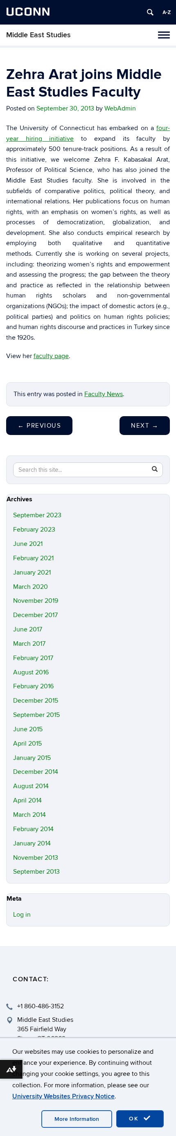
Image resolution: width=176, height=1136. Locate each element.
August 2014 (31, 786)
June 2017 (27, 629)
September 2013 (36, 872)
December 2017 (35, 615)
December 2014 (35, 772)
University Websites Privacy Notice (63, 1096)
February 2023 (34, 529)
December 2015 (35, 700)
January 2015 (32, 758)
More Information (76, 1119)
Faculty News (103, 394)
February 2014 (33, 829)
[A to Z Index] (166, 12)
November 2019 (35, 601)
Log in (22, 915)
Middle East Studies (38, 35)
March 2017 (29, 644)
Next (144, 425)
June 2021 (28, 544)
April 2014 (27, 800)
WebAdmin (120, 108)
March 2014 (29, 815)
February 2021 (33, 558)
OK (135, 1118)
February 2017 (33, 658)
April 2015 (27, 743)
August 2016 (31, 672)
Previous (39, 425)
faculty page (51, 356)
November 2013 (35, 858)
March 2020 (30, 587)
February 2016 (33, 686)
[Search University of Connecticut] (150, 12)
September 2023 (37, 515)
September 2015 (36, 715)
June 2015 (28, 729)
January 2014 (32, 843)
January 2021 (32, 572)
